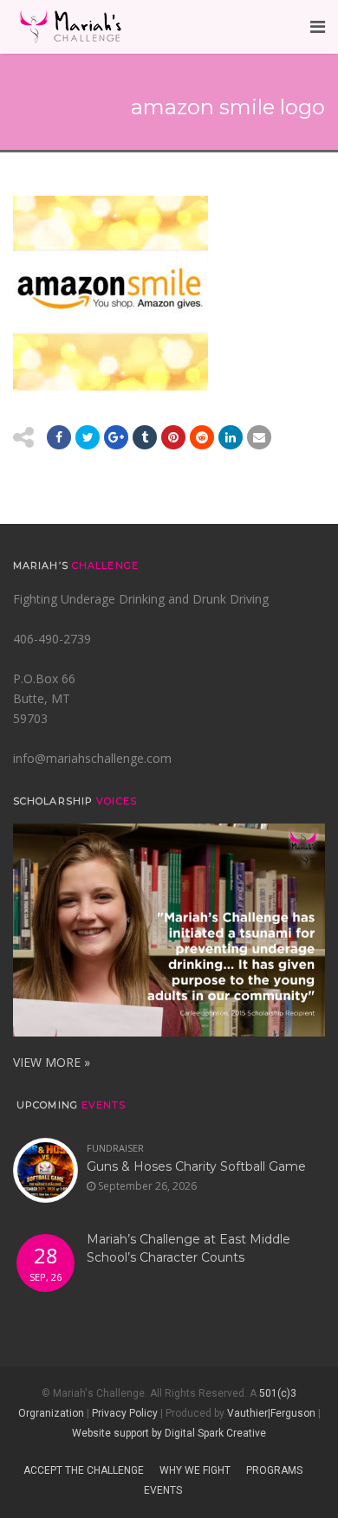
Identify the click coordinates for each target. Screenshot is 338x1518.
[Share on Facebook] (59, 437)
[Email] (230, 437)
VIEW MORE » (51, 1062)
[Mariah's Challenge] (70, 27)
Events (163, 1490)
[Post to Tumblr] (145, 437)
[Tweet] (87, 437)
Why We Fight (195, 1470)
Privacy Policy (125, 1413)
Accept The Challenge (83, 1470)
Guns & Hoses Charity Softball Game (196, 1166)
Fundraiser (115, 1147)
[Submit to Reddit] (173, 437)
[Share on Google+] (116, 437)
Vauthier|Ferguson (271, 1413)
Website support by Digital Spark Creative (169, 1433)
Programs (274, 1470)
